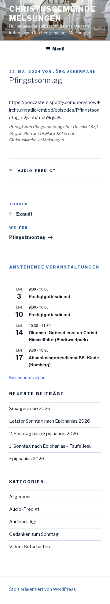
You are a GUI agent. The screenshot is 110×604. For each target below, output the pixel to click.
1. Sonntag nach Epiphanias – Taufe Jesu (50, 446)
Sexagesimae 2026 (29, 408)
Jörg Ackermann (74, 71)
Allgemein (19, 496)
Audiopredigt (23, 521)
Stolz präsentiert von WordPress (42, 589)
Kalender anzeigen (27, 377)
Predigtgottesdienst (49, 296)
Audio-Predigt (37, 171)
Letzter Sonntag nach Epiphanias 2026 (49, 421)
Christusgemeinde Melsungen (52, 14)
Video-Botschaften (29, 547)
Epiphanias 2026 (26, 458)
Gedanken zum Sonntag (34, 534)
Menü (58, 48)
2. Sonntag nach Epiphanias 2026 (43, 433)
